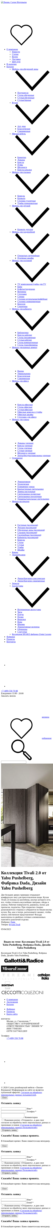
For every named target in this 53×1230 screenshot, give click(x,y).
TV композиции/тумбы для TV (31, 284)
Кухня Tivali (14, 924)
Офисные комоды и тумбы (29, 412)
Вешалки (21, 619)
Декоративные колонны (28, 627)
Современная (23, 378)
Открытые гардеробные (28, 255)
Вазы (19, 622)
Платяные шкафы (25, 258)
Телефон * (31, 1111)
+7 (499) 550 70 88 (9, 691)
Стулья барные (24, 100)
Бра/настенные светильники (30, 489)
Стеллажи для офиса (26, 417)
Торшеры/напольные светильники (33, 499)
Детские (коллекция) (27, 527)
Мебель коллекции (20, 501)
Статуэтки (22, 632)
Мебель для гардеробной (23, 232)
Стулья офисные (25, 409)
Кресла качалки (24, 170)
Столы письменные (26, 337)
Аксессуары (17, 586)
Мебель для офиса (20, 381)
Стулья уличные (24, 450)
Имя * (29, 1108)
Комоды (21, 196)
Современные (23, 131)
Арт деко (21, 126)
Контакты (11, 642)
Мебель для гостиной (22, 260)
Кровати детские (25, 229)
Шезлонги (22, 167)
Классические (23, 129)
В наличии (12, 64)
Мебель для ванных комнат (24, 347)
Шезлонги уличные (26, 453)
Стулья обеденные (25, 98)
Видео (15, 57)
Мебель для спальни (21, 172)
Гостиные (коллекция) (27, 525)
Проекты (11, 639)
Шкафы (20, 550)
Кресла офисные (25, 404)
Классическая (23, 376)
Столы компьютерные (27, 342)
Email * (30, 1202)
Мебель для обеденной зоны (25, 69)
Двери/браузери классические (31, 578)
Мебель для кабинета (22, 309)
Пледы (20, 614)
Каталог (10, 66)
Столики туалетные (26, 201)
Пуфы (20, 165)
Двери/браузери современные (31, 581)
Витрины (21, 291)
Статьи (15, 54)
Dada (13, 922)
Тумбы (20, 547)
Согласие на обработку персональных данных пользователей (21, 1093)
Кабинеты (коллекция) (27, 537)
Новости (16, 52)
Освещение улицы (26, 486)
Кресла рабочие (24, 335)
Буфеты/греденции (26, 289)
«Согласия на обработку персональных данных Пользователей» (21, 1126)
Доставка (16, 59)
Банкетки (21, 157)
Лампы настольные (26, 491)
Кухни (15, 102)
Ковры (15, 552)
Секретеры (22, 306)
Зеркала (15, 583)
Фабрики (11, 637)
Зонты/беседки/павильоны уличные (34, 455)
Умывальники (23, 373)
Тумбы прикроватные (27, 203)
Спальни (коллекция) (27, 532)
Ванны (20, 371)
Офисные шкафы (25, 414)
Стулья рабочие (24, 340)
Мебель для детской (21, 206)
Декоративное (23, 481)
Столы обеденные (25, 95)
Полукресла (22, 93)
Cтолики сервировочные (28, 301)
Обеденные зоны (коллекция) (31, 530)
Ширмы (21, 624)
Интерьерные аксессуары (29, 609)
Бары (19, 286)
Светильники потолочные (29, 496)
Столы (20, 542)
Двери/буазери (18, 555)
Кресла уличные (24, 445)
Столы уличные (24, 448)
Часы (19, 612)
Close (4, 1098)
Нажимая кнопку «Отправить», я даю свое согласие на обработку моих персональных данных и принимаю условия (25, 1124)
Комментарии (31, 1117)
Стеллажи (22, 294)
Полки (20, 617)
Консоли (21, 304)
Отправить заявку (9, 1130)
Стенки (20, 296)
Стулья (20, 545)
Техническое (23, 484)
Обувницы (22, 629)
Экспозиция (12, 1002)
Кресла (20, 162)
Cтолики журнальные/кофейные (32, 299)
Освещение (17, 458)
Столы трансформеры (27, 345)
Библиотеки (23, 332)
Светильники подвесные (28, 494)
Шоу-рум (16, 62)
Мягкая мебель (19, 134)
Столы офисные (24, 407)
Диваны (21, 160)
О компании (12, 49)
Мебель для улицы (20, 419)
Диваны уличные (25, 443)
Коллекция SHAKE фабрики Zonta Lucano (31, 634)
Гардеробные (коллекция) (29, 535)
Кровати (21, 198)
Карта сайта (12, 1014)
